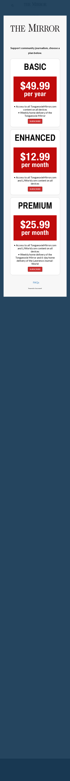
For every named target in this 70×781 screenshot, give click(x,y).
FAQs (36, 282)
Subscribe (35, 121)
